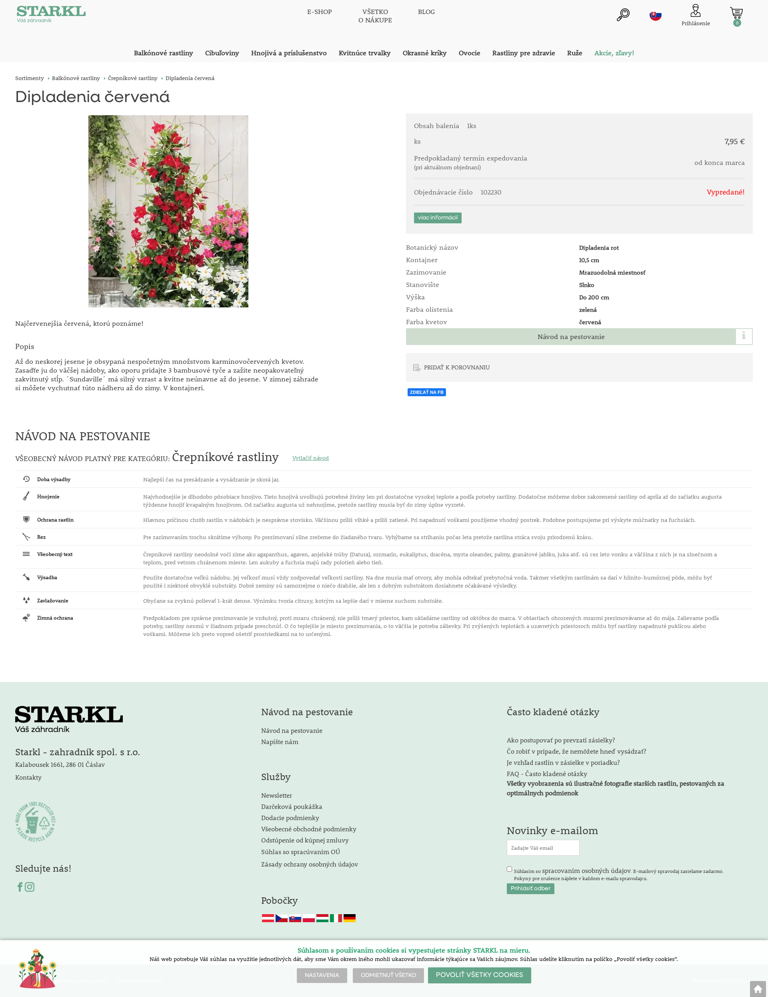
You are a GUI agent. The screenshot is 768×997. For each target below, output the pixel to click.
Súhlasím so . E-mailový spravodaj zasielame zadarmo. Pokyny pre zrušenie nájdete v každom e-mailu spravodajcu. (619, 873)
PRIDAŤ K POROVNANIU (457, 367)
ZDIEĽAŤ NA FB (427, 392)
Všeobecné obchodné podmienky (308, 828)
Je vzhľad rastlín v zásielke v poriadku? (563, 762)
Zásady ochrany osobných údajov (310, 864)
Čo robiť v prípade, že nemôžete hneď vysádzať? (576, 751)
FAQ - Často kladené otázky (547, 773)
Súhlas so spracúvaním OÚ (300, 851)
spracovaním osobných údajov (586, 870)
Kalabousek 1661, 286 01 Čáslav (60, 764)
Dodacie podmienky (290, 817)
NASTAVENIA (322, 975)
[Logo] (51, 16)
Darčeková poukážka (291, 806)
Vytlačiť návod (310, 457)
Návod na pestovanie (571, 336)
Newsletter (276, 795)
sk (656, 15)
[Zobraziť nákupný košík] (736, 12)
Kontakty (28, 777)
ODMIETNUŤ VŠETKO (388, 975)
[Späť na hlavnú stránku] (758, 989)
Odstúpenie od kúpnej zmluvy (305, 840)
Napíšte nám (279, 741)
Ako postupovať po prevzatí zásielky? (561, 740)
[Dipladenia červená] (168, 211)
